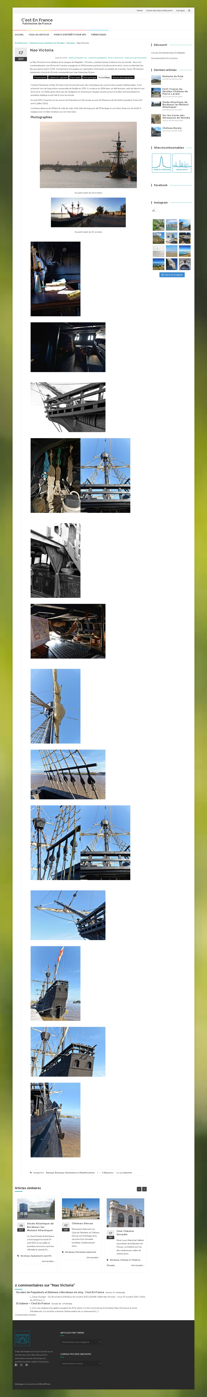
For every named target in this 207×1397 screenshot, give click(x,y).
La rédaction (126, 1172)
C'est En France (37, 20)
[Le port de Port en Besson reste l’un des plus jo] (158, 264)
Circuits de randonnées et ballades (168, 52)
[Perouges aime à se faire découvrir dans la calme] (185, 264)
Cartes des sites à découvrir (159, 10)
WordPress (44, 1384)
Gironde (111, 1265)
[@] (160, 212)
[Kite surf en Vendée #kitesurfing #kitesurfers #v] (158, 251)
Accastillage (104, 77)
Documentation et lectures (164, 58)
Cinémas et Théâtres (130, 1260)
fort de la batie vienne (115, 58)
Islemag (19, 1384)
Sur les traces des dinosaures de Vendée (176, 116)
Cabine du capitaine (58, 77)
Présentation (40, 77)
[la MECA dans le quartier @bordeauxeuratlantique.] (172, 264)
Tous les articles (38, 34)
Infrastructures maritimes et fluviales (47, 43)
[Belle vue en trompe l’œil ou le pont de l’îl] (172, 251)
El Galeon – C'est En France (33, 1303)
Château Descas (82, 1223)
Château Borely (172, 128)
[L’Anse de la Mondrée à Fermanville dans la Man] (185, 251)
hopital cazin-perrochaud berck (136, 58)
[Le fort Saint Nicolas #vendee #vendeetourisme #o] (185, 225)
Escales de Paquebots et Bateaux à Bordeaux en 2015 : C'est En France (60, 1292)
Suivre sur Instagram (174, 275)
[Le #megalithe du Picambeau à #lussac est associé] (158, 225)
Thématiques (98, 34)
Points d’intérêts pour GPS (70, 34)
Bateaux (71, 43)
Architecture (21, 43)
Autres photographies (123, 77)
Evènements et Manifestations (80, 1172)
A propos (180, 10)
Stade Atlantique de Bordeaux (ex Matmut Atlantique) (40, 1227)
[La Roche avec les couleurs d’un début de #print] (158, 238)
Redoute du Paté (172, 76)
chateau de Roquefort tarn (77, 58)
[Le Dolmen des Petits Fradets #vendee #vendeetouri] (185, 238)
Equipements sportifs (41, 1256)
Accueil (19, 34)
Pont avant (75, 77)
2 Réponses (107, 1172)
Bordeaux (59, 1172)
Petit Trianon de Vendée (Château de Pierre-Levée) (175, 91)
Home (140, 10)
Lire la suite (47, 1261)
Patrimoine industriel (85, 1252)
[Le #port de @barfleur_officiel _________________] (172, 225)
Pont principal (89, 77)
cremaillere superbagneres (97, 58)
